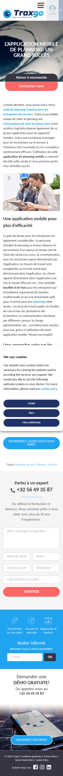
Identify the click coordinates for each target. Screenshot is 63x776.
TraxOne (52, 464)
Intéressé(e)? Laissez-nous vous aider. (31, 443)
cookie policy (49, 389)
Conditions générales (31, 756)
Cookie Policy (42, 760)
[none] (61, 10)
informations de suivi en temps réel (26, 124)
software (41, 464)
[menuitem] (61, 10)
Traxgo (23, 10)
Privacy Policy (50, 756)
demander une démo (31, 740)
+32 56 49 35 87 (34, 490)
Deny (31, 413)
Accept (31, 403)
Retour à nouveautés (31, 77)
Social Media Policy (24, 760)
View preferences (31, 422)
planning (39, 302)
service (30, 464)
